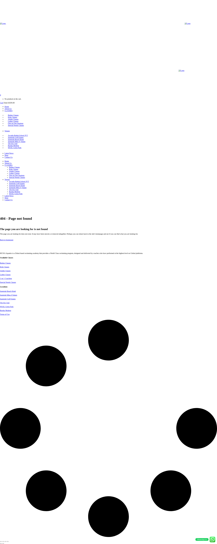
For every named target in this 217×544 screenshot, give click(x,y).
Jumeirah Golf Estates (8, 299)
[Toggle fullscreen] (3, 541)
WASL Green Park (6, 307)
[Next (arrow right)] (3, 543)
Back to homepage (6, 240)
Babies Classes (5, 263)
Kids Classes (4, 267)
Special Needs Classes (8, 282)
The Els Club (4, 303)
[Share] (5, 541)
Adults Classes (5, 271)
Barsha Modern (5, 310)
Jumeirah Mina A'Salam (8, 295)
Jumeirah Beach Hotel (8, 291)
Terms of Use (5, 314)
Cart (2, 103)
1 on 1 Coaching (6, 278)
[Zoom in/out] (1, 541)
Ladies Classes (5, 275)
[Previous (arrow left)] (1, 543)
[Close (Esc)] (8, 541)
